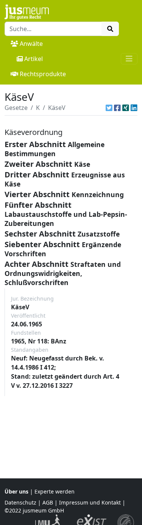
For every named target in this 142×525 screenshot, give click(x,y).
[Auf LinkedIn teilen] (134, 107)
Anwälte (31, 43)
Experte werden (54, 491)
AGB (47, 502)
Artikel (33, 59)
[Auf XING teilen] (125, 107)
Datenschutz (20, 502)
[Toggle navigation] (129, 58)
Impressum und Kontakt (90, 502)
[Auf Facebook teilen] (117, 107)
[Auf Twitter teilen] (109, 107)
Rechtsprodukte (43, 74)
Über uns (16, 491)
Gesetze (16, 107)
